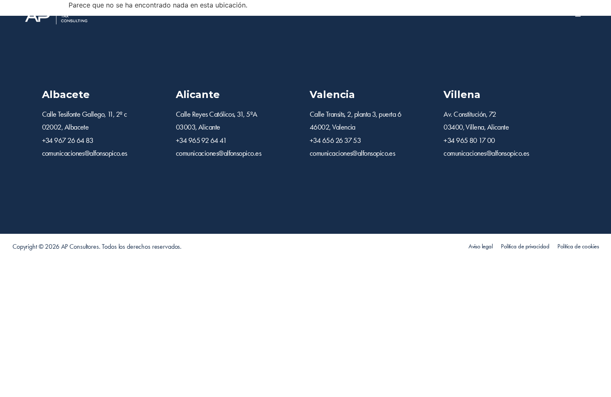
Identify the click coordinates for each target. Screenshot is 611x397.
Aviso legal (480, 246)
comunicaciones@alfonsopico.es (84, 153)
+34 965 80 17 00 (469, 140)
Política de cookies (578, 246)
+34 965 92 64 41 (201, 140)
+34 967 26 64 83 (68, 140)
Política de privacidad (525, 246)
